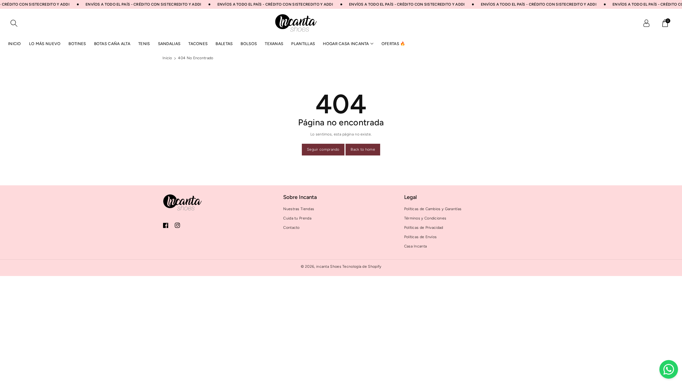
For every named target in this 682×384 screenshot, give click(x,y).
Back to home (363, 149)
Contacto (291, 227)
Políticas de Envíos (420, 237)
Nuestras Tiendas (298, 209)
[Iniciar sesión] (646, 23)
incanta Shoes (328, 266)
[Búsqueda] (14, 23)
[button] (665, 23)
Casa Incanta (415, 246)
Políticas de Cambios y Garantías (433, 209)
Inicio (167, 58)
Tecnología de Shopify (361, 266)
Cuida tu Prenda (297, 218)
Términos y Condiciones (425, 218)
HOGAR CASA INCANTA (346, 43)
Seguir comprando (323, 149)
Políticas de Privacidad (423, 227)
